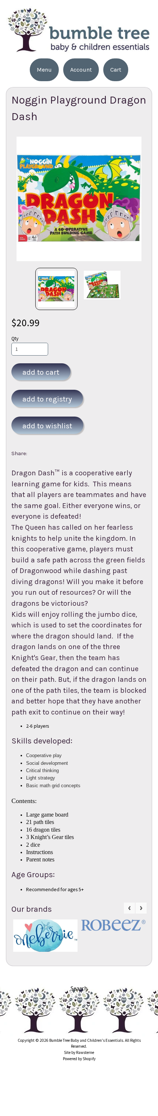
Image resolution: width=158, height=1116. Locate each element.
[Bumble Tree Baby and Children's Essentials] (79, 50)
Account (81, 69)
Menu (44, 69)
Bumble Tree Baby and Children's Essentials (86, 1040)
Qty (14, 338)
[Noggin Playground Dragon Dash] (56, 289)
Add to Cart (40, 372)
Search (79, 988)
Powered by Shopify (79, 1058)
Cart (115, 69)
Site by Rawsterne (79, 1052)
